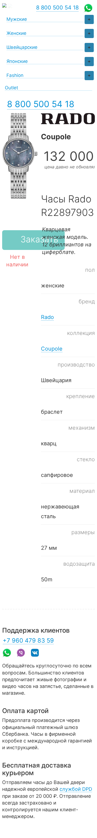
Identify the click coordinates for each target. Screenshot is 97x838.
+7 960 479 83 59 (28, 640)
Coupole (52, 348)
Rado (47, 317)
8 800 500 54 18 (40, 104)
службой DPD (76, 789)
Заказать (39, 239)
